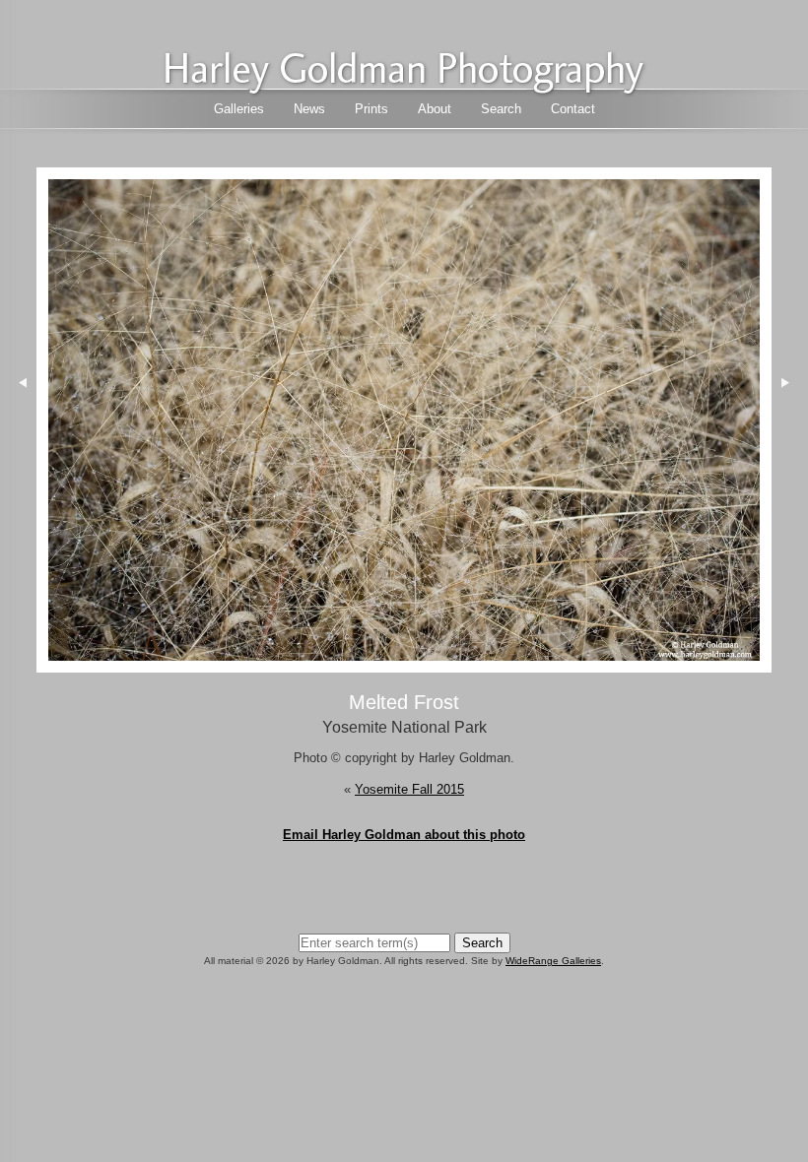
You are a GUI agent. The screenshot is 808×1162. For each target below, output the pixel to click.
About (434, 108)
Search (501, 108)
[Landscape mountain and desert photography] (404, 89)
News (309, 108)
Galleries (239, 108)
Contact (573, 108)
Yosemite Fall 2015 (409, 789)
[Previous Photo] (18, 479)
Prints (371, 108)
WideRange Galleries (553, 960)
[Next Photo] (404, 663)
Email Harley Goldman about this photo (404, 834)
